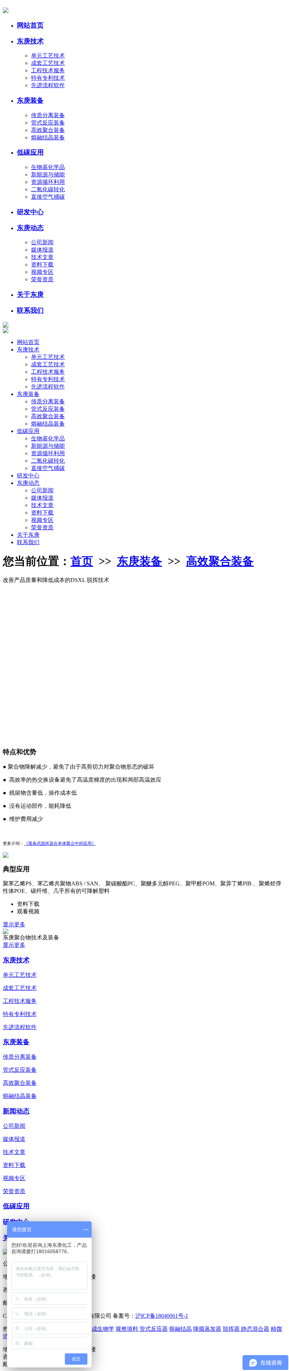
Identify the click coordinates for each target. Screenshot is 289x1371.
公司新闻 (42, 242)
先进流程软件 (48, 85)
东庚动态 (30, 227)
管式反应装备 (48, 123)
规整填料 (128, 1329)
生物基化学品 (48, 167)
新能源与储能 (48, 175)
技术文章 (42, 257)
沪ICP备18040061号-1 (161, 1316)
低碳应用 (30, 152)
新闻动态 (16, 1111)
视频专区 (42, 272)
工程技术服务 (48, 70)
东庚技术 (30, 41)
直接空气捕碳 (48, 197)
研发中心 (30, 212)
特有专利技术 (48, 78)
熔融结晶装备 (48, 137)
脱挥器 (232, 1329)
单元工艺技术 (48, 56)
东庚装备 (30, 100)
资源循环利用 (48, 182)
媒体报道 (42, 250)
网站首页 (30, 25)
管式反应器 (154, 1329)
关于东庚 (30, 294)
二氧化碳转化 (48, 189)
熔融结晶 (180, 1329)
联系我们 (30, 310)
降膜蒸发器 (207, 1329)
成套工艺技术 (48, 63)
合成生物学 (100, 1329)
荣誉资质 (42, 279)
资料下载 (42, 264)
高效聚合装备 (48, 130)
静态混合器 (255, 1329)
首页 (81, 561)
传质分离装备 (48, 115)
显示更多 (14, 924)
